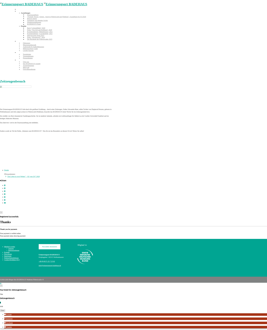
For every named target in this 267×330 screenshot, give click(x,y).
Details (6, 170)
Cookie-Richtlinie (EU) (12, 260)
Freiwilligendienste (29, 69)
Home (19, 9)
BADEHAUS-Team (34, 24)
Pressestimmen (28, 58)
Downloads (8, 254)
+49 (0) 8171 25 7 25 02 (47, 261)
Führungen (20, 41)
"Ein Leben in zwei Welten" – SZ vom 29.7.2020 (23, 176)
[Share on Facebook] (4, 185)
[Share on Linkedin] (4, 200)
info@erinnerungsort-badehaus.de (50, 265)
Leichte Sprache (28, 50)
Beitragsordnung (13, 250)
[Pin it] (4, 194)
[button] (8, 314)
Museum (19, 11)
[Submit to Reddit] (4, 197)
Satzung (11, 248)
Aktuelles (20, 52)
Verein (19, 60)
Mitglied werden (9, 247)
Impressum (7, 256)
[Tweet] (4, 188)
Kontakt (6, 252)
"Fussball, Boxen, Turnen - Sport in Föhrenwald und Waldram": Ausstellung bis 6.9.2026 (56, 17)
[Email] (5, 203)
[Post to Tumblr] (4, 191)
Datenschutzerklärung (11, 258)
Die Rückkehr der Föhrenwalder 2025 (39, 39)
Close (2, 310)
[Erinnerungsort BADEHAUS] (21, 4)
